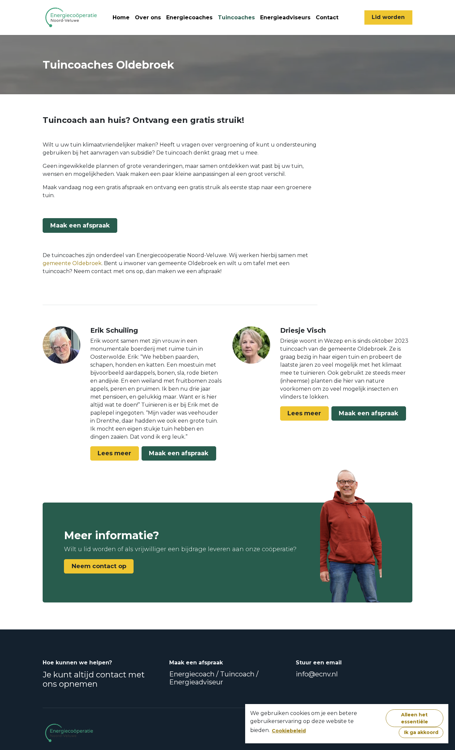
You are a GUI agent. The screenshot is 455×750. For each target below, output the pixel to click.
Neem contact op (99, 566)
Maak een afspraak (80, 225)
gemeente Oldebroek (72, 263)
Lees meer (114, 453)
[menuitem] (121, 17)
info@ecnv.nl (317, 674)
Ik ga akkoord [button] (421, 732)
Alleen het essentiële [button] (414, 718)
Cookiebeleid (289, 731)
